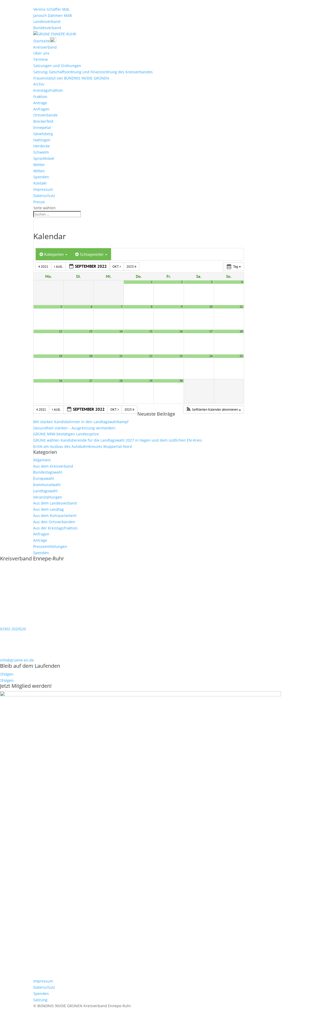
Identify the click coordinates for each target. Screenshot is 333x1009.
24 (211, 356)
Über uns (41, 53)
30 (181, 381)
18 (241, 331)
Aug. (59, 266)
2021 (44, 266)
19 (60, 356)
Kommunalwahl (47, 484)
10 (211, 307)
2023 (130, 266)
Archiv (38, 84)
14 (121, 331)
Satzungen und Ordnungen (57, 65)
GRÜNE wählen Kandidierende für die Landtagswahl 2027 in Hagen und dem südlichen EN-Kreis (117, 440)
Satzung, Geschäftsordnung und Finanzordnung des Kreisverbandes (93, 71)
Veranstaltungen (47, 497)
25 (241, 356)
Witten (39, 170)
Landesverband (46, 21)
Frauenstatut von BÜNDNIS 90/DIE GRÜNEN (71, 78)
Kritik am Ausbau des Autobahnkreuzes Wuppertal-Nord (82, 446)
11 (241, 307)
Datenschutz (44, 195)
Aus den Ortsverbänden (54, 521)
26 (60, 381)
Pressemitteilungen (50, 546)
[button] (213, 410)
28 (121, 381)
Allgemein (42, 459)
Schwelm (41, 152)
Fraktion (40, 96)
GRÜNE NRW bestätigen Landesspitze (66, 433)
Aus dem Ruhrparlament (54, 515)
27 (90, 381)
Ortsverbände (45, 115)
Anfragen (41, 109)
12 (60, 331)
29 (150, 381)
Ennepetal (42, 127)
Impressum (43, 189)
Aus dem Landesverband (55, 503)
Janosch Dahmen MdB (52, 15)
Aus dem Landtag (48, 509)
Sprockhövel (43, 158)
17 (211, 331)
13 (90, 331)
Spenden (41, 176)
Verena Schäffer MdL (51, 9)
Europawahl (43, 478)
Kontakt (40, 183)
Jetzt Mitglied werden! (26, 685)
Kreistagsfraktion (48, 90)
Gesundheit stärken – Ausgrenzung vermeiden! (74, 427)
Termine (40, 59)
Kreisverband (45, 47)
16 (181, 331)
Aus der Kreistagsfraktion (55, 528)
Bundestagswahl (47, 472)
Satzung (40, 999)
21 (121, 356)
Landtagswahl (45, 490)
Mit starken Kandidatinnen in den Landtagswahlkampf (81, 421)
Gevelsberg (43, 133)
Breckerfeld (43, 121)
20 (90, 356)
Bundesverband (47, 27)
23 (181, 356)
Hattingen (41, 139)
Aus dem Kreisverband (53, 466)
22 (150, 356)
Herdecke (41, 145)
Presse (39, 201)
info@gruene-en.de (17, 660)
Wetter (39, 164)
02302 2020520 (13, 628)
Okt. (116, 266)
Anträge (40, 102)
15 (150, 331)
